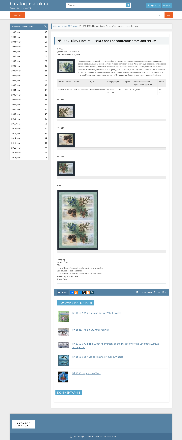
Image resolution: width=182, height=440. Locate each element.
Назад (64, 292)
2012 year (29, 128)
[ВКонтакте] (72, 292)
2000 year (29, 71)
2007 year (29, 104)
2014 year (29, 138)
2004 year (29, 90)
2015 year (29, 143)
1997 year (29, 56)
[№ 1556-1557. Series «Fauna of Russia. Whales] (64, 360)
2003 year (29, 85)
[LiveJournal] (92, 292)
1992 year (29, 32)
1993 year (29, 37)
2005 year (29, 95)
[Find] (128, 5)
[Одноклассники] (76, 292)
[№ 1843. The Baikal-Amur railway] (64, 332)
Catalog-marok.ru (29, 5)
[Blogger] (88, 292)
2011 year (29, 124)
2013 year (29, 133)
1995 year (29, 47)
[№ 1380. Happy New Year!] (64, 377)
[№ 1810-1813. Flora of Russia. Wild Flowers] (64, 316)
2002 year (29, 80)
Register (166, 5)
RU (160, 15)
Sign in (153, 5)
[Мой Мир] (80, 292)
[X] (84, 292)
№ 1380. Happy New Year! (86, 373)
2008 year (29, 109)
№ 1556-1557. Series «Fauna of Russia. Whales (97, 356)
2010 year (29, 119)
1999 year (29, 66)
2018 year (29, 157)
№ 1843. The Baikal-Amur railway (90, 329)
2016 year (29, 148)
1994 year (29, 42)
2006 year (29, 100)
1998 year (29, 61)
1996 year (29, 51)
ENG (168, 15)
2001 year (29, 75)
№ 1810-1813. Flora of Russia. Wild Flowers (96, 313)
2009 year (29, 114)
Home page (17, 15)
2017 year (29, 153)
